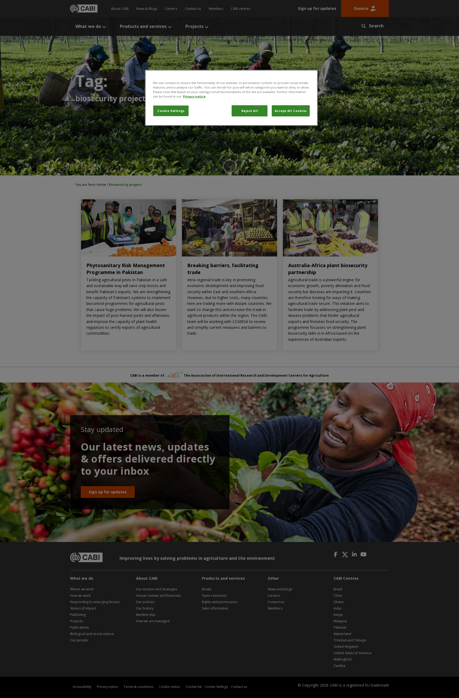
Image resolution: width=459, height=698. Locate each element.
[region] (231, 98)
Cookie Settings (171, 111)
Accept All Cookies (291, 111)
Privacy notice (194, 96)
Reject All (249, 111)
